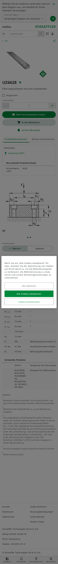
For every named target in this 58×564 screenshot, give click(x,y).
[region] (28, 282)
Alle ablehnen (29, 285)
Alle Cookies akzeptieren (29, 293)
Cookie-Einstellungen (29, 301)
